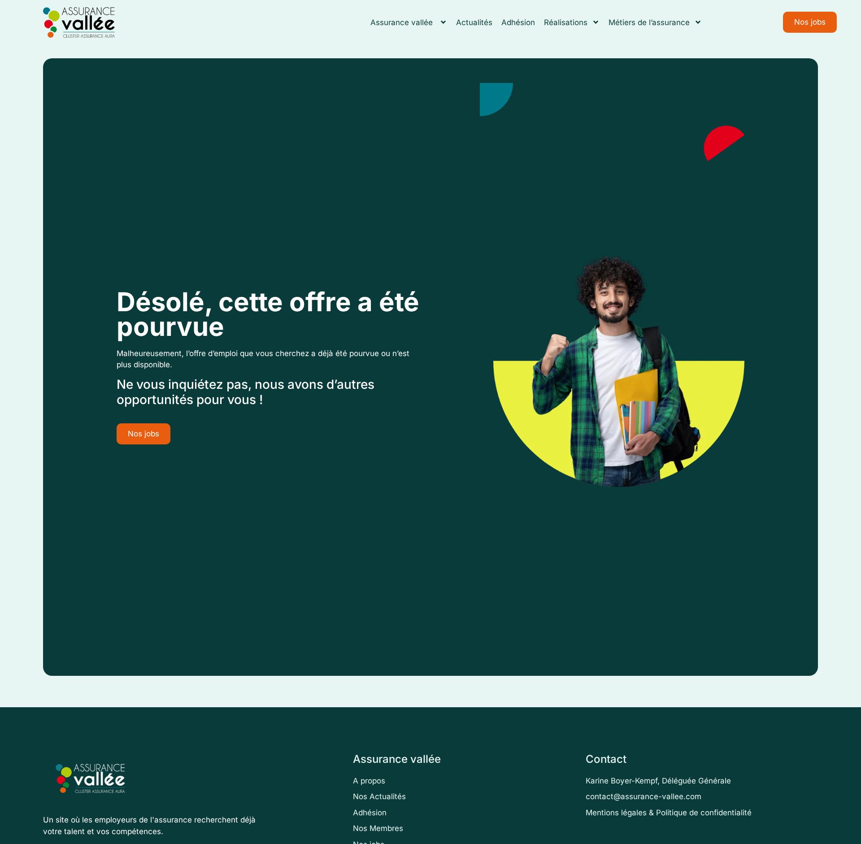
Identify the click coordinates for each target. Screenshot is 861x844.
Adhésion (518, 22)
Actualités (474, 22)
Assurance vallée (402, 22)
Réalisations (565, 22)
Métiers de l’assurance (649, 22)
